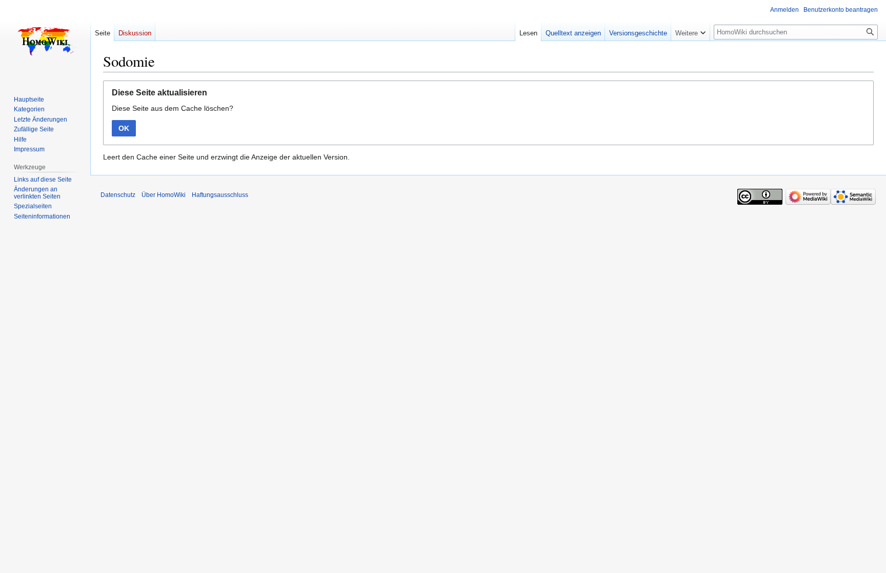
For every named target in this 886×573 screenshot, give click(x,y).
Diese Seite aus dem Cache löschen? (172, 108)
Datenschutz (117, 195)
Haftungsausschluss (220, 195)
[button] (690, 31)
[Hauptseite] (45, 41)
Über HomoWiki (164, 195)
